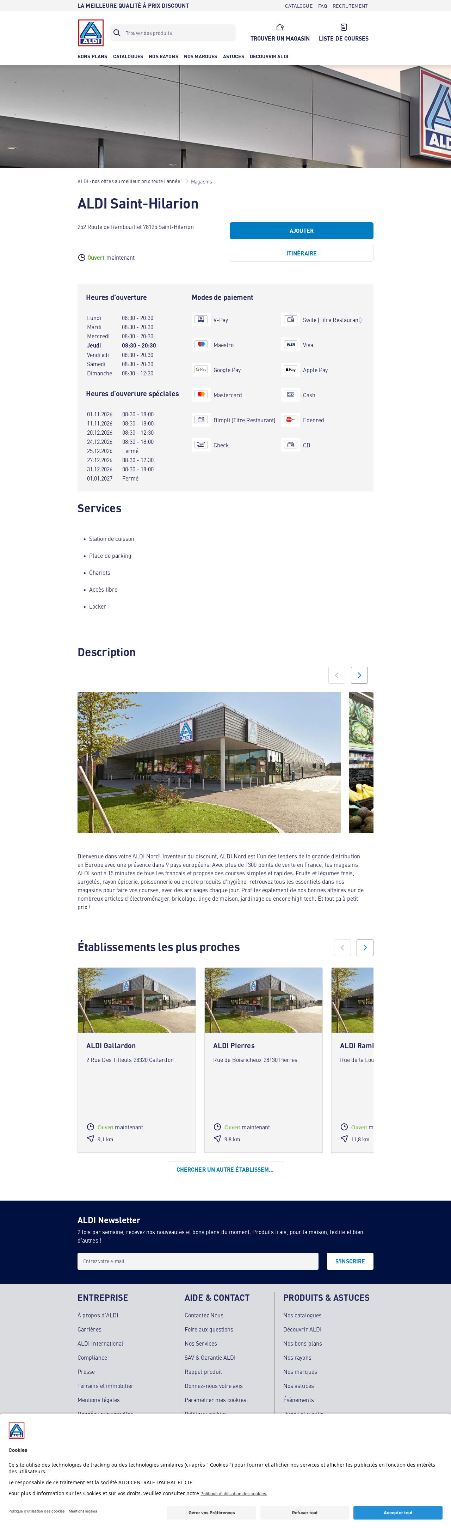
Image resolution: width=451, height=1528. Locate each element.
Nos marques (300, 1371)
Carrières (89, 1329)
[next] (365, 947)
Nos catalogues (302, 1315)
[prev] (342, 947)
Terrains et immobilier (106, 1385)
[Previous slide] (336, 675)
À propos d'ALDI (98, 1315)
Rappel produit (203, 1371)
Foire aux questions (209, 1329)
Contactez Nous (204, 1315)
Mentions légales (99, 1399)
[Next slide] (359, 675)
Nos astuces (298, 1385)
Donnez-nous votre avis (214, 1385)
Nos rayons (297, 1357)
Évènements (298, 1399)
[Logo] (91, 33)
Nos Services (201, 1343)
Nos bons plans (302, 1343)
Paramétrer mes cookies (215, 1399)
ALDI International (100, 1343)
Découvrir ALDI (302, 1329)
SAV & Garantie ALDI (210, 1357)
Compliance (92, 1357)
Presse (86, 1371)
